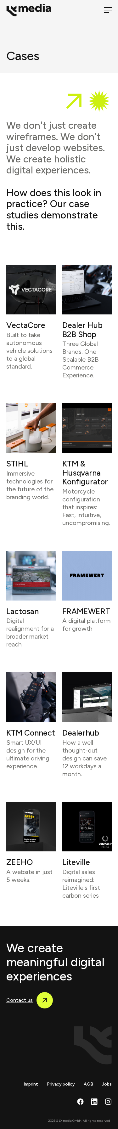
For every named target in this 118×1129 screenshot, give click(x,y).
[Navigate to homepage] (31, 10)
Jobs (107, 1084)
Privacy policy (61, 1084)
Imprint (31, 1084)
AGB (88, 1084)
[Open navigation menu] (108, 10)
